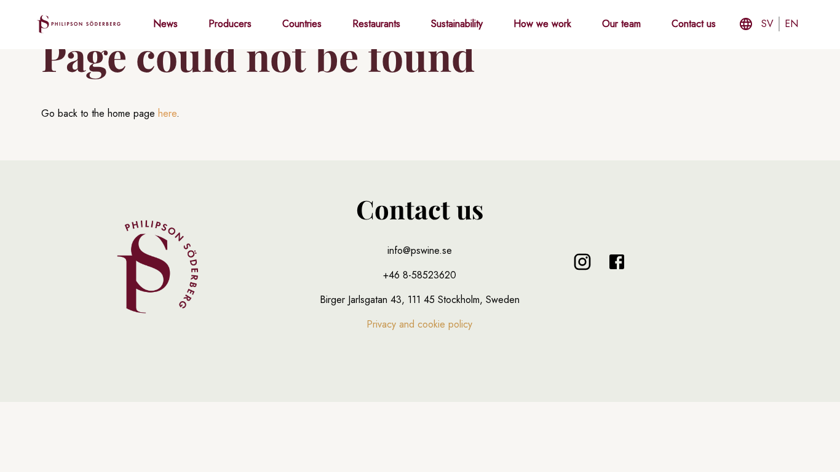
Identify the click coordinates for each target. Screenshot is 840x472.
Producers (230, 24)
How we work (542, 24)
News (165, 24)
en (791, 24)
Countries (302, 24)
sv (767, 24)
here (167, 113)
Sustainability (457, 24)
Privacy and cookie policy (419, 324)
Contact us (694, 24)
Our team (621, 24)
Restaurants (376, 24)
